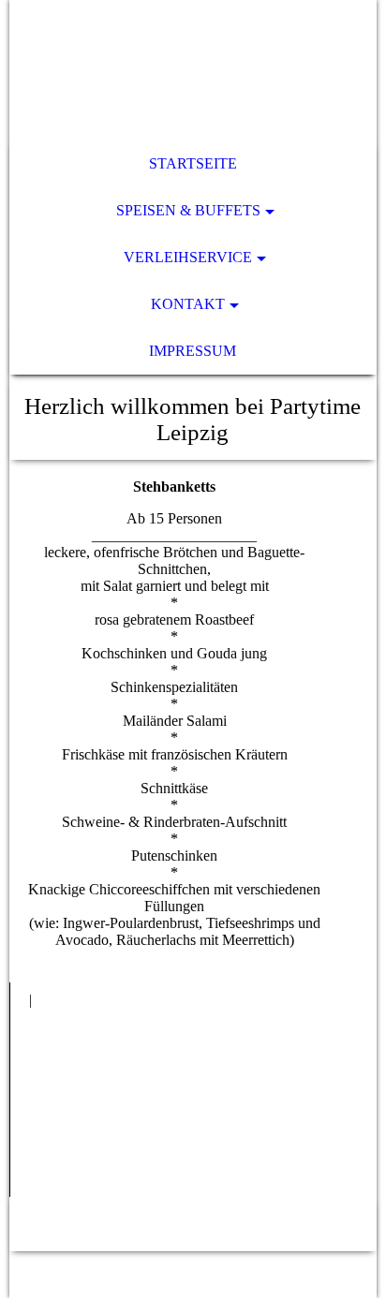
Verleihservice (188, 257)
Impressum (192, 351)
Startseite (193, 163)
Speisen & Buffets (188, 210)
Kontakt (188, 304)
